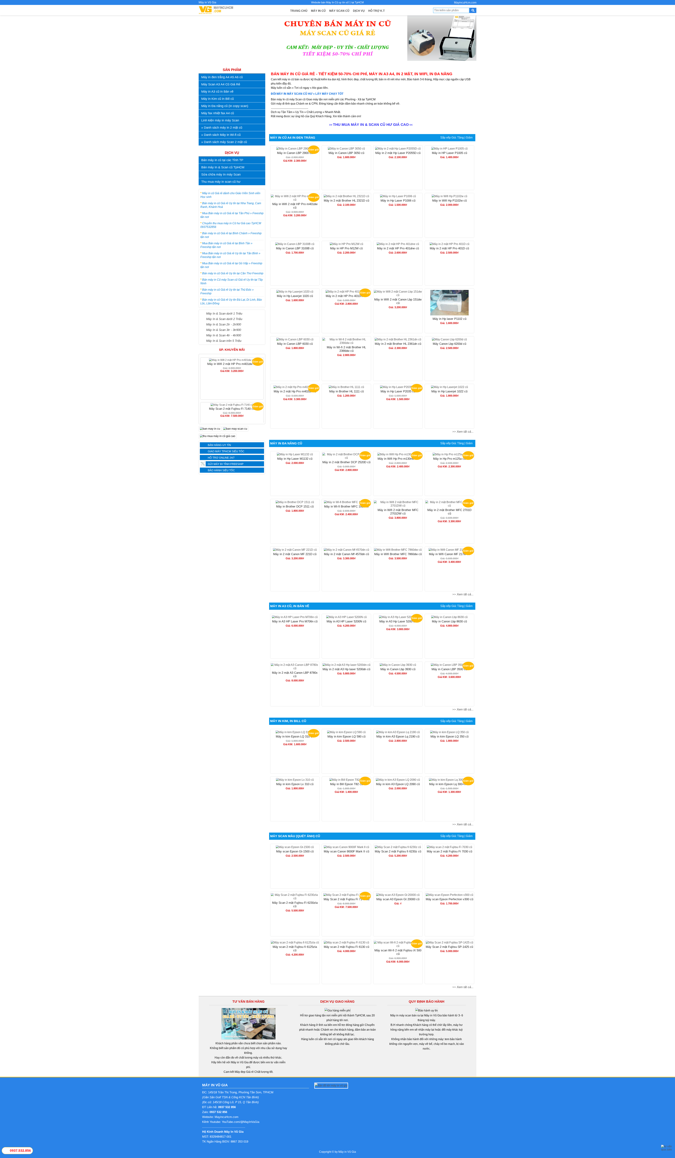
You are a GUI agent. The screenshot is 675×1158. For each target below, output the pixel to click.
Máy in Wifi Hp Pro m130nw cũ (398, 458)
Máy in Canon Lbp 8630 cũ (449, 621)
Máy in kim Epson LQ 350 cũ (449, 736)
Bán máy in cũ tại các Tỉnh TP (222, 160)
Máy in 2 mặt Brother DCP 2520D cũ (346, 462)
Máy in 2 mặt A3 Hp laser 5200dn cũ (346, 669)
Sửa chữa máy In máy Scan (221, 174)
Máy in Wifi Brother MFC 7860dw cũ (398, 554)
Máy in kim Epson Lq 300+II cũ (449, 784)
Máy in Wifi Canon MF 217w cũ (449, 554)
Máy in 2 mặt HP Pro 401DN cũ (346, 296)
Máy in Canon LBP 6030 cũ (295, 343)
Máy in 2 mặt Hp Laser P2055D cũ (397, 153)
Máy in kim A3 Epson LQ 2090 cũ (398, 784)
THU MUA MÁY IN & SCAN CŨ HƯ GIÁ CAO (371, 124)
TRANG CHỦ (298, 10)
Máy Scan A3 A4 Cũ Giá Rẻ (220, 84)
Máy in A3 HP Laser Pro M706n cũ (294, 621)
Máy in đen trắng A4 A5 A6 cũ (222, 77)
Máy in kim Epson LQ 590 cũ (346, 736)
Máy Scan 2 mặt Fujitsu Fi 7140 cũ (232, 362)
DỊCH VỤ (359, 10)
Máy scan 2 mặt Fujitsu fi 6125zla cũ (295, 948)
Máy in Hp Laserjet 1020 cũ (295, 296)
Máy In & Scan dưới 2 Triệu (224, 319)
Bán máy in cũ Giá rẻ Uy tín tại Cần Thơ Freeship (232, 273)
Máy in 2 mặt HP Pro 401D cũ (449, 248)
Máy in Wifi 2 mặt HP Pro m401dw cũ (294, 205)
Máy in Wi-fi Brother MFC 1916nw (346, 506)
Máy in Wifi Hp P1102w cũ (449, 200)
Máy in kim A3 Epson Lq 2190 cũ (397, 736)
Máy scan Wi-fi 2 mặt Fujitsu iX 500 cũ (231, 407)
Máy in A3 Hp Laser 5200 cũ (397, 621)
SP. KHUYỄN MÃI (232, 349)
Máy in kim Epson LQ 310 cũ (295, 736)
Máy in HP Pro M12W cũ (346, 248)
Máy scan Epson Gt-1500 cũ (295, 851)
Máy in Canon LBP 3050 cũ (346, 153)
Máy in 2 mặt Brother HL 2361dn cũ (398, 343)
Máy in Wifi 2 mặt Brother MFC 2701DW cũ (398, 511)
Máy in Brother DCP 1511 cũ (295, 506)
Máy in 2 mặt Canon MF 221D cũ (294, 554)
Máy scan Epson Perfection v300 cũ (449, 899)
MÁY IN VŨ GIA (215, 1085)
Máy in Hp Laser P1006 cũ (398, 200)
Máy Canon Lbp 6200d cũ (449, 343)
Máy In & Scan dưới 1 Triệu (224, 313)
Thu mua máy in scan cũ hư (220, 181)
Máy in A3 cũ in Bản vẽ (217, 91)
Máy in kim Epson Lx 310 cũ (294, 784)
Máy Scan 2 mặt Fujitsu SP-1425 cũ (449, 947)
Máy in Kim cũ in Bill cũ (217, 99)
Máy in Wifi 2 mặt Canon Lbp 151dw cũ (398, 301)
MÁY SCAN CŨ (339, 10)
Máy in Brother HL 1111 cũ (346, 391)
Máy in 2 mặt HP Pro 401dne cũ (398, 248)
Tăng (460, 137)
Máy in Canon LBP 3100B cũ (295, 248)
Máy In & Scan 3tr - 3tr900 (223, 329)
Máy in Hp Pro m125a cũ (449, 458)
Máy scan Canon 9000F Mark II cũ (346, 851)
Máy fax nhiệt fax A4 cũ (217, 113)
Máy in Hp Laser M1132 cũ (294, 458)
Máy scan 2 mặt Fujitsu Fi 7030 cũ (449, 851)
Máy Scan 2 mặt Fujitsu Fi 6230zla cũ (295, 904)
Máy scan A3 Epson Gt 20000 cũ (397, 899)
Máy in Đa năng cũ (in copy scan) (224, 106)
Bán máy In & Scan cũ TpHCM (222, 167)
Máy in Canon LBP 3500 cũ (449, 669)
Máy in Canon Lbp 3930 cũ (397, 669)
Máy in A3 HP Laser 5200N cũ (346, 621)
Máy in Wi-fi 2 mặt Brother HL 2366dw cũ (346, 349)
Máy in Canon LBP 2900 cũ (295, 153)
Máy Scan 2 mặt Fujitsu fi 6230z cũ (398, 851)
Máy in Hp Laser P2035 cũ (398, 391)
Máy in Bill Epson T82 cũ (346, 784)
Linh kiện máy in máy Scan (220, 120)
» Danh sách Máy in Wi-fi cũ (221, 135)
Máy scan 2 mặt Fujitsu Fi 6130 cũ (346, 947)
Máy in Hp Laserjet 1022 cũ (449, 391)
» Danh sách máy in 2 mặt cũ (221, 127)
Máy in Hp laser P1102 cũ (449, 319)
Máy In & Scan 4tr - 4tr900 (223, 335)
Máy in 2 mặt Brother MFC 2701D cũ (449, 511)
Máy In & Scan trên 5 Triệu (223, 340)
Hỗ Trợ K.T (376, 10)
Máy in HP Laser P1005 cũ (449, 153)
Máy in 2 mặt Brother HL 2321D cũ (346, 200)
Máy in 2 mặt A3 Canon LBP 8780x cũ (295, 674)
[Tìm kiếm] (472, 10)
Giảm (469, 137)
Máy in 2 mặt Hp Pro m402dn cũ (295, 391)
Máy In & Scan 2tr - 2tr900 (223, 324)
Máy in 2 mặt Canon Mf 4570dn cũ (346, 554)
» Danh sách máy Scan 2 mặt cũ (224, 142)
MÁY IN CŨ (318, 10)
